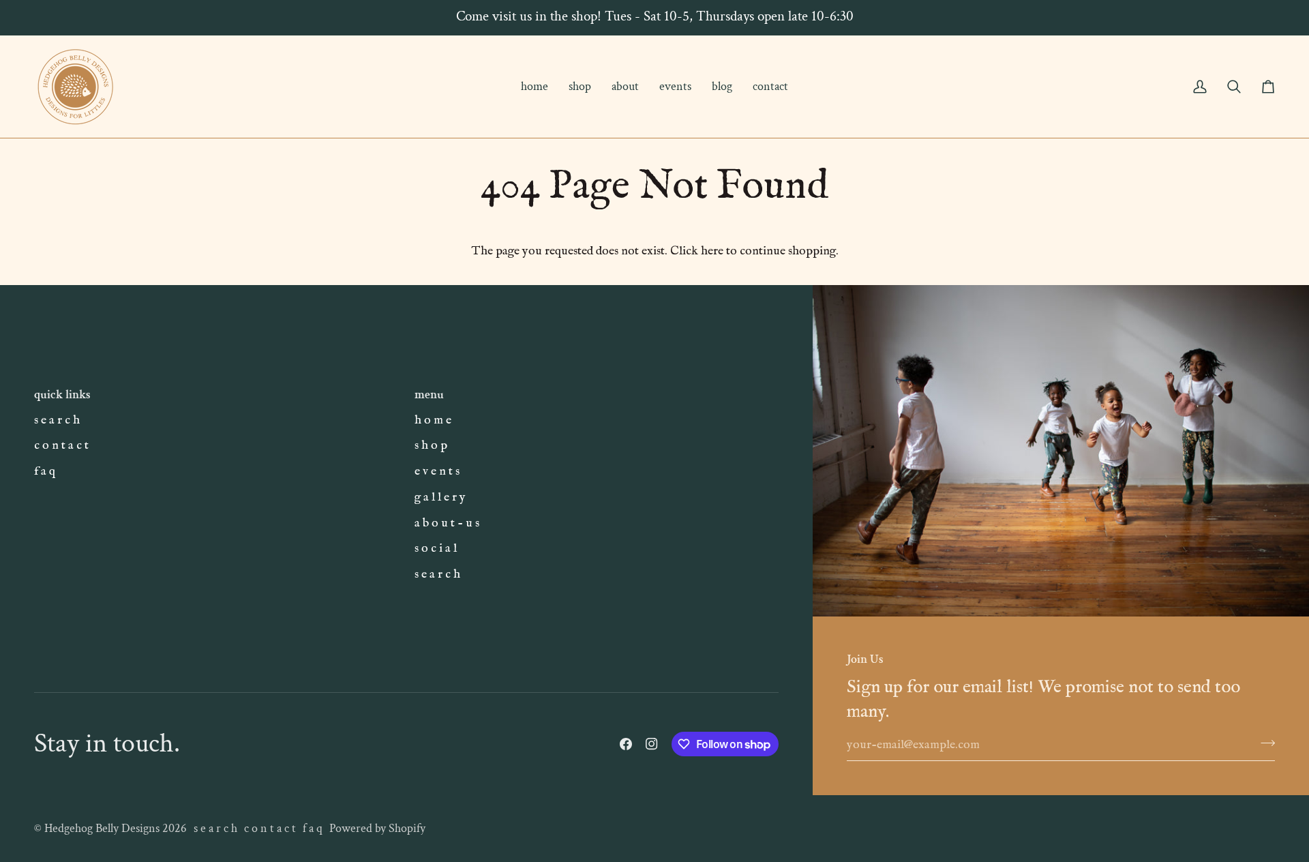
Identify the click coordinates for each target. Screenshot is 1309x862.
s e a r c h (57, 420)
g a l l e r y (440, 497)
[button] (579, 86)
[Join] (1263, 743)
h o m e (433, 420)
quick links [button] (62, 394)
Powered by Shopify (377, 828)
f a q (44, 471)
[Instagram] (652, 744)
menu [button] (429, 394)
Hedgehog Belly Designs (102, 828)
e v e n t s (437, 471)
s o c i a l (436, 548)
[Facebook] (626, 744)
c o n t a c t (61, 445)
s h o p (431, 445)
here (712, 250)
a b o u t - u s (447, 523)
